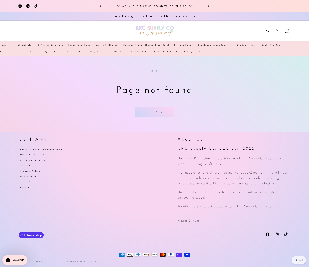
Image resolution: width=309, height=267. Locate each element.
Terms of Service (30, 182)
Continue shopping (154, 112)
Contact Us (26, 187)
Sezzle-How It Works (33, 160)
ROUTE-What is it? (32, 155)
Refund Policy (28, 166)
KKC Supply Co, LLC (43, 261)
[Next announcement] (208, 6)
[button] (268, 30)
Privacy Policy (28, 177)
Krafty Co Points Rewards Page (40, 150)
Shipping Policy (29, 171)
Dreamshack (90, 261)
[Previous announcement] (100, 6)
